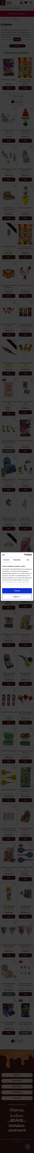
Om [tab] (28, 560)
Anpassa (16, 596)
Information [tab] (17, 560)
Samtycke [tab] (6, 560)
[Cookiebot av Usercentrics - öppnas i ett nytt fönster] (24, 555)
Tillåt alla (17, 591)
